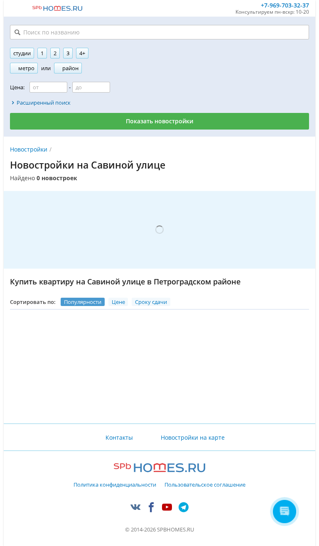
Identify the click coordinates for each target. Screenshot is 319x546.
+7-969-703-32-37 (285, 5)
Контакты (119, 437)
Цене (118, 302)
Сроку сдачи (151, 302)
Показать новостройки (159, 121)
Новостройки (28, 149)
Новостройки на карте (193, 437)
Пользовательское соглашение (204, 485)
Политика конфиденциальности (115, 485)
